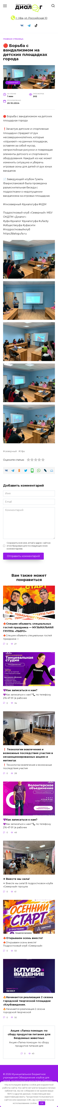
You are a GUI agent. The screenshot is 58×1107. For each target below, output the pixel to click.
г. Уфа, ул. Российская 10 (31, 18)
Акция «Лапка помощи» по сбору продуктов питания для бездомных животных (29, 1034)
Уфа (22, 451)
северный (11, 451)
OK (41, 1103)
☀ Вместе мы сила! (16, 878)
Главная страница (13, 39)
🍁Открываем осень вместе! (23, 937)
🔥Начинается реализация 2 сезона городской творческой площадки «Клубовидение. (28, 1001)
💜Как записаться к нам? (20, 690)
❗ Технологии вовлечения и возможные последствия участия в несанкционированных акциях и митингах (28, 755)
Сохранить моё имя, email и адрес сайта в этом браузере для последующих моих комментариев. (28, 546)
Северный (13, 82)
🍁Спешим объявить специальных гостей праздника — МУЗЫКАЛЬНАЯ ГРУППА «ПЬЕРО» (28, 627)
